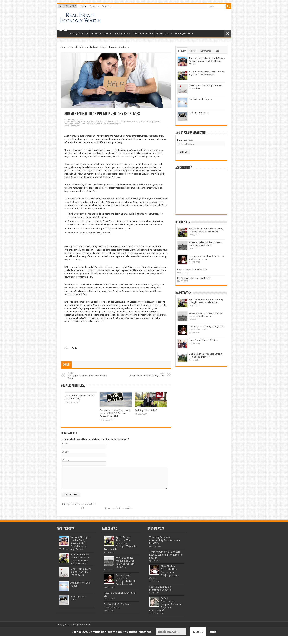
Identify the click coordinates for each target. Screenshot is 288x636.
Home (83, 6)
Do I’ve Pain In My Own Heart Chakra (194, 278)
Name (65, 443)
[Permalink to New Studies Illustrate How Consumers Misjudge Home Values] (154, 569)
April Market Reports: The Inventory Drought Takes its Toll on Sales (120, 543)
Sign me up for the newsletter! (80, 504)
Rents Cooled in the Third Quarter (147, 374)
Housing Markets (78, 33)
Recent (193, 51)
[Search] (228, 6)
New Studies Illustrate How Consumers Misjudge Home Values (164, 572)
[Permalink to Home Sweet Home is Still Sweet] (182, 343)
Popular (182, 51)
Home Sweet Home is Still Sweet (204, 340)
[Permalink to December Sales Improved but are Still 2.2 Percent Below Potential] (116, 399)
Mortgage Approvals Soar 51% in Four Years (87, 376)
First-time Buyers (124, 121)
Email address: (185, 140)
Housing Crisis (121, 33)
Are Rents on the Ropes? (200, 99)
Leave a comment (72, 126)
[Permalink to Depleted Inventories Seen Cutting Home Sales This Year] (182, 357)
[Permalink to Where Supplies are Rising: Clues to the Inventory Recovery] (182, 245)
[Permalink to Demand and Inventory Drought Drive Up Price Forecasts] (182, 259)
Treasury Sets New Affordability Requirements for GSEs (164, 540)
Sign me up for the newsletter (119, 508)
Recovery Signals (114, 124)
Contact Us (107, 6)
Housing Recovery (72, 124)
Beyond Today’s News (86, 121)
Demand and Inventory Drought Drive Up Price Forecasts (126, 580)
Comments (205, 51)
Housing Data (162, 33)
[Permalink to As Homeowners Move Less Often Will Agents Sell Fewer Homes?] (182, 75)
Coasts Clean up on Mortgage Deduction (161, 588)
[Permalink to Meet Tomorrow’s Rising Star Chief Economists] (182, 88)
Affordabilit (74, 47)
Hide (213, 632)
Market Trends (100, 124)
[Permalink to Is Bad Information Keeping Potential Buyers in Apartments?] (154, 601)
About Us (94, 6)
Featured (112, 121)
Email (64, 452)
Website (66, 460)
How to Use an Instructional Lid (192, 269)
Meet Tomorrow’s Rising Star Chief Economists (81, 571)
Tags (216, 51)
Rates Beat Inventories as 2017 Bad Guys (79, 397)
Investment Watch (142, 33)
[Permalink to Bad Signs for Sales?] (151, 399)
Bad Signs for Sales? (146, 410)
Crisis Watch (101, 121)
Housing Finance (182, 33)
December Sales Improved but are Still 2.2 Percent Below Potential (115, 413)
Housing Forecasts (100, 33)
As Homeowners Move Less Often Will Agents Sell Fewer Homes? (80, 559)
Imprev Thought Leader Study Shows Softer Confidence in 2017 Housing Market (207, 61)
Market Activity (87, 124)
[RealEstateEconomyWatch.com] (80, 21)
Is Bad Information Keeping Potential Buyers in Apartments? (165, 604)
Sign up (198, 631)
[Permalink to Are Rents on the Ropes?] (182, 102)
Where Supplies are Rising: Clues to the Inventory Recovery (125, 562)
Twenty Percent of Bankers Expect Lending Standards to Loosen (165, 554)
